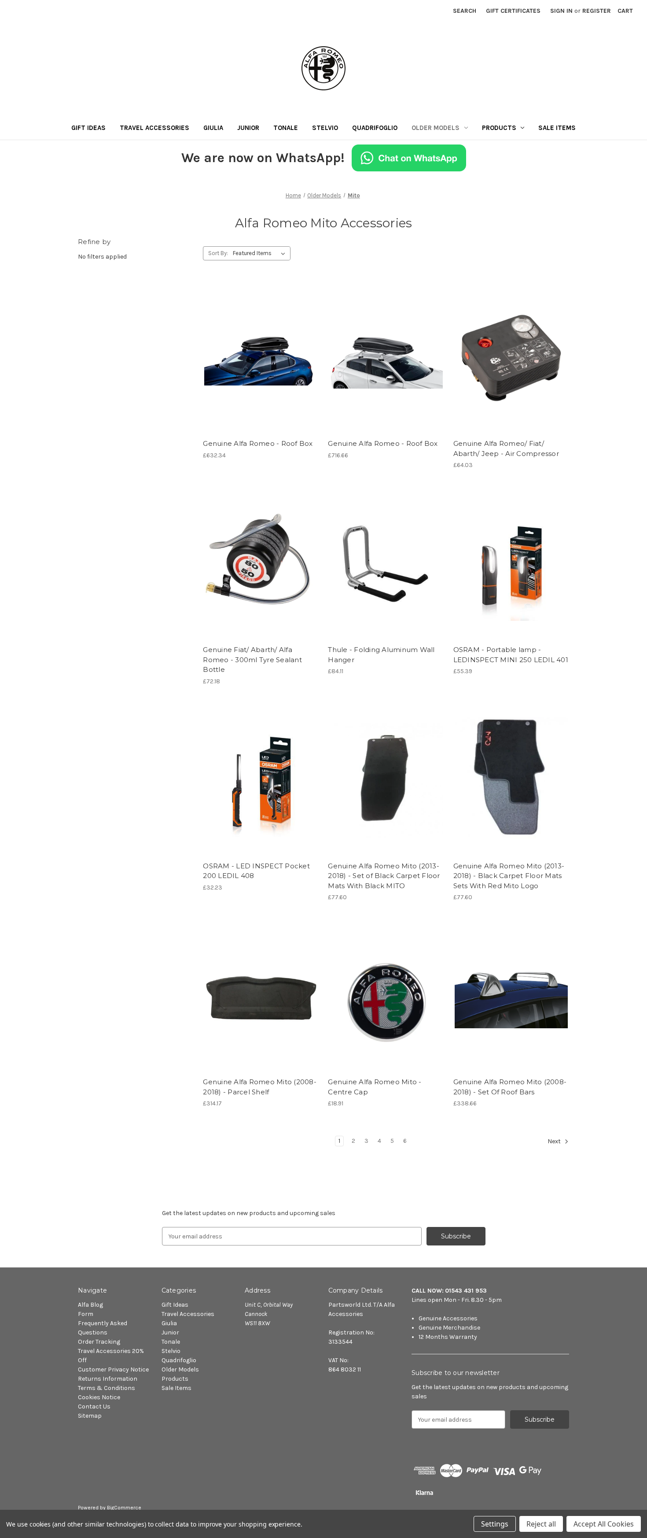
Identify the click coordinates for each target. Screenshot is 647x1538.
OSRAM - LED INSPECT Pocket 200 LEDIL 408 (256, 871)
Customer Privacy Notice (113, 1369)
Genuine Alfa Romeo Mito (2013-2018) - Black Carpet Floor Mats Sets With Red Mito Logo (509, 876)
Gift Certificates (513, 11)
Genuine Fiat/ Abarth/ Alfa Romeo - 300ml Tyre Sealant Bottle (252, 659)
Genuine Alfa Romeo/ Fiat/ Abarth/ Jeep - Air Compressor (506, 448)
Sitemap (90, 1415)
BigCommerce (124, 1508)
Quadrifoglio (374, 128)
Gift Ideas (88, 128)
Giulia (213, 128)
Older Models (436, 128)
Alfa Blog (90, 1304)
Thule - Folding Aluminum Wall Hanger (381, 654)
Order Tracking (99, 1341)
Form (85, 1314)
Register (596, 11)
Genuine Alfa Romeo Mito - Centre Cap (374, 1087)
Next (555, 1141)
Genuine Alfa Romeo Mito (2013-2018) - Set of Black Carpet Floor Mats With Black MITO (384, 876)
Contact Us (94, 1406)
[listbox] (261, 253)
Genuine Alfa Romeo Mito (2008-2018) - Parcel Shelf (259, 1087)
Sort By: (218, 253)
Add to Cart (260, 373)
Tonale (285, 128)
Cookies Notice (99, 1397)
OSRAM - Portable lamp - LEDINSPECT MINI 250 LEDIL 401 (510, 654)
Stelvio (325, 128)
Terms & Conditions (106, 1388)
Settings (494, 1524)
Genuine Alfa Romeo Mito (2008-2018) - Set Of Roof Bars (510, 1087)
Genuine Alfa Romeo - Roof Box (257, 443)
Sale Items (557, 128)
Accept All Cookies (603, 1524)
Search (464, 11)
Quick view (259, 342)
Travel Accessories (154, 128)
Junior (248, 128)
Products (499, 128)
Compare (257, 358)
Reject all (541, 1524)
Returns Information (107, 1378)
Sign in (561, 11)
